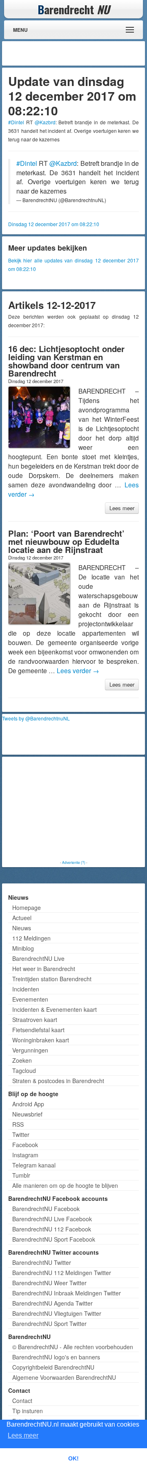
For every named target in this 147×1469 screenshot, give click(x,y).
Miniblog (23, 948)
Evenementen (30, 999)
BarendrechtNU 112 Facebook (51, 1229)
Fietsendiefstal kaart (38, 1030)
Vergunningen (30, 1050)
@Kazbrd (45, 122)
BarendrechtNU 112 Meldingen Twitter (61, 1273)
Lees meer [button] (23, 1435)
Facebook (25, 1145)
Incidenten (25, 989)
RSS (18, 1124)
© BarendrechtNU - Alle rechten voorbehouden (72, 1347)
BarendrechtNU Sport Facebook (53, 1239)
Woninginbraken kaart (40, 1040)
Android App (28, 1104)
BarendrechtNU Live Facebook (52, 1219)
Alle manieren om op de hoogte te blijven (65, 1185)
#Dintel (16, 122)
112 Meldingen (31, 938)
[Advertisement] (77, 53)
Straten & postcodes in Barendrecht (58, 1081)
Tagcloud (24, 1070)
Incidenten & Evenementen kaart (54, 1009)
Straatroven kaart (34, 1019)
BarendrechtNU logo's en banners (56, 1357)
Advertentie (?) (73, 862)
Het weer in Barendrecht (43, 969)
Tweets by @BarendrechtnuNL (36, 718)
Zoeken (22, 1060)
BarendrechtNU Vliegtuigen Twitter (56, 1313)
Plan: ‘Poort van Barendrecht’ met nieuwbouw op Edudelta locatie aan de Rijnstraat (66, 541)
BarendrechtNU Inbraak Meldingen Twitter (66, 1293)
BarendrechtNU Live (38, 958)
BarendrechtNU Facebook (46, 1209)
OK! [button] (73, 1458)
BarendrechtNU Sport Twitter (49, 1323)
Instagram (25, 1155)
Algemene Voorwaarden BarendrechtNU (64, 1377)
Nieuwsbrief (27, 1114)
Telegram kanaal (34, 1165)
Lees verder (78, 670)
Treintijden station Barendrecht (51, 979)
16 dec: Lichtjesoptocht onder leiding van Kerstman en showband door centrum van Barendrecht (66, 361)
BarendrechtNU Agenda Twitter (52, 1303)
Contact (22, 1400)
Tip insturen (27, 1411)
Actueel (21, 918)
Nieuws (21, 928)
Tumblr (21, 1175)
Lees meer (121, 508)
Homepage (26, 907)
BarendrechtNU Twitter (41, 1262)
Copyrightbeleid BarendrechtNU (53, 1367)
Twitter (20, 1134)
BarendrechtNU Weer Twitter (49, 1283)
